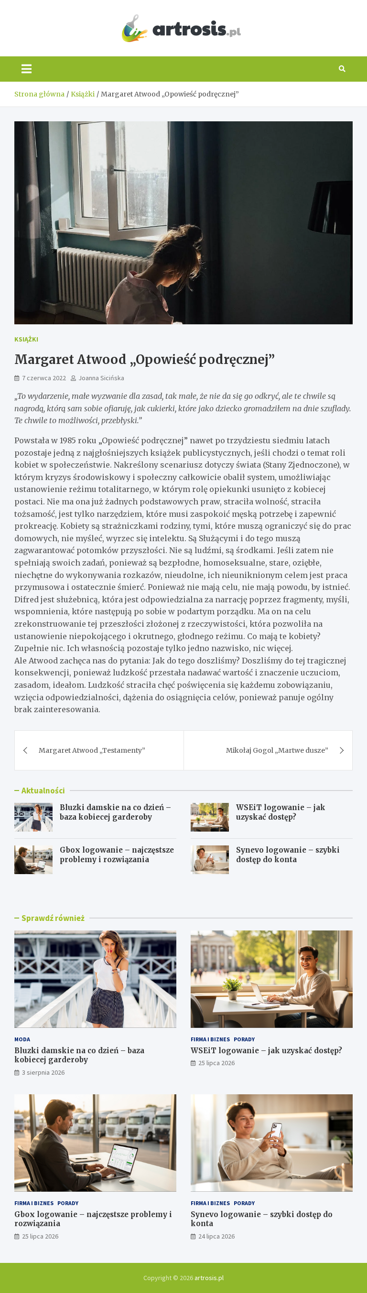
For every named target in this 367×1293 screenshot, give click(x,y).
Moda (22, 1039)
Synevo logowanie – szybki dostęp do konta (288, 854)
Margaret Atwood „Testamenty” (92, 750)
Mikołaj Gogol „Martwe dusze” (277, 750)
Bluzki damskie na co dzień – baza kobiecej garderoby (115, 812)
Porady (244, 1039)
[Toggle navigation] (26, 68)
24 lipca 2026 (216, 1236)
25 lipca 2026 (216, 1062)
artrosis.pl (209, 1277)
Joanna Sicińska (101, 378)
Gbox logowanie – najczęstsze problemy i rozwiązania (117, 854)
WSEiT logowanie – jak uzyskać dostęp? (280, 812)
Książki (26, 339)
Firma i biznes (210, 1039)
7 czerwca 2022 (44, 378)
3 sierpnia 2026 (43, 1072)
